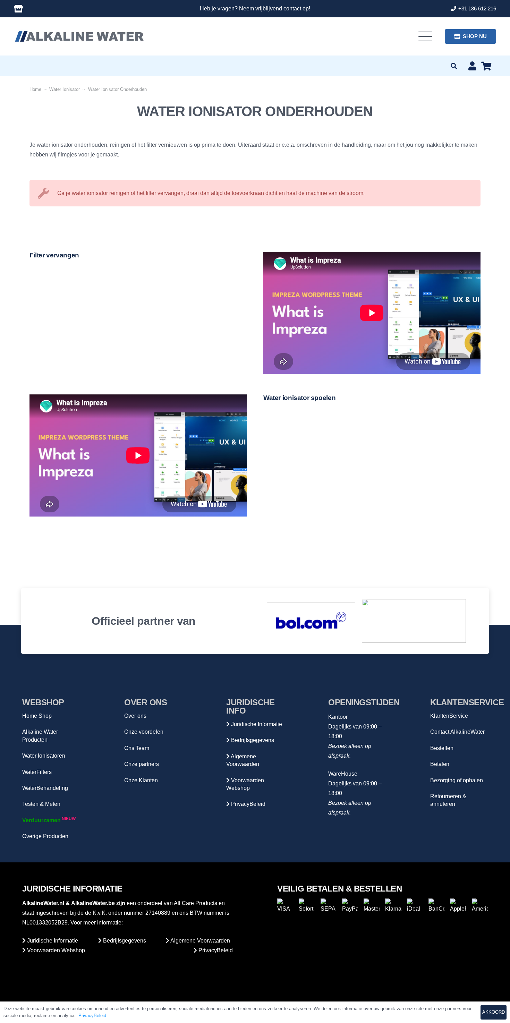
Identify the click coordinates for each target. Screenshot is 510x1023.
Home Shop (37, 716)
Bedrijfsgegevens (252, 740)
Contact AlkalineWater (457, 732)
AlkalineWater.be (93, 903)
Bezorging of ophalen (456, 780)
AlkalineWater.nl (43, 903)
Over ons (135, 716)
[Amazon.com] (414, 621)
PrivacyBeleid (247, 804)
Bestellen (441, 748)
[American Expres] (480, 906)
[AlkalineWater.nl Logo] (79, 36)
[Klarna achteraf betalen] (393, 906)
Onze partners (141, 764)
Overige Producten (45, 836)
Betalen (439, 764)
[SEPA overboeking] (329, 906)
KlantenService (449, 716)
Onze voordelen (143, 732)
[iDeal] (415, 906)
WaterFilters (37, 772)
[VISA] (285, 906)
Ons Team (136, 748)
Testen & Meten (41, 804)
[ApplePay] (458, 906)
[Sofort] (307, 906)
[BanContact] (436, 906)
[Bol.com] (311, 620)
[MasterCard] (372, 906)
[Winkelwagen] (486, 66)
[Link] (18, 9)
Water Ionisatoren (43, 756)
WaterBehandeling (45, 788)
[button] (425, 36)
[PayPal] (350, 906)
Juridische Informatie (256, 724)
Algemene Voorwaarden (199, 941)
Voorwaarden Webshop (55, 950)
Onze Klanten (141, 780)
